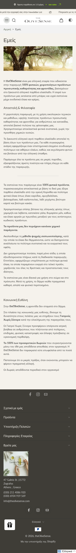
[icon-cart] (61, 20)
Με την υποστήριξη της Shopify (38, 541)
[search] (14, 20)
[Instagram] (38, 394)
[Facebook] (30, 394)
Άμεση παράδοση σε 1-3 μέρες (30, 4)
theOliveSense (42, 535)
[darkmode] (69, 20)
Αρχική (7, 29)
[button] (66, 551)
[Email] (46, 394)
